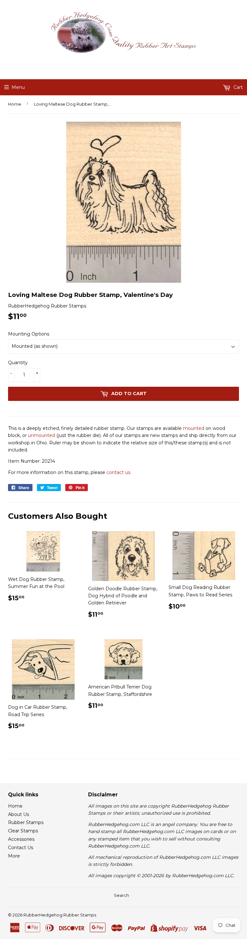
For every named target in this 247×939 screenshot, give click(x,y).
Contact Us (20, 847)
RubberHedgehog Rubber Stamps (59, 914)
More (14, 856)
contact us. (118, 472)
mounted (193, 428)
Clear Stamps (23, 831)
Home (14, 104)
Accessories (21, 839)
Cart (237, 87)
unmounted (41, 435)
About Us (18, 814)
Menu (18, 87)
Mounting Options (28, 334)
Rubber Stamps (25, 822)
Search (121, 895)
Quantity (18, 362)
